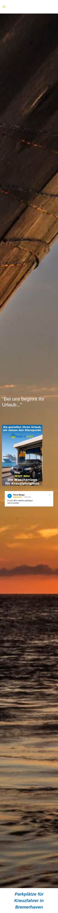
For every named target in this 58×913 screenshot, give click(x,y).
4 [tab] (17, 518)
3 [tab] (14, 518)
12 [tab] (38, 518)
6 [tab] (22, 518)
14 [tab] (43, 518)
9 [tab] (30, 518)
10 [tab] (33, 518)
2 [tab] (11, 518)
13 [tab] (41, 518)
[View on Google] (50, 495)
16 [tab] (49, 518)
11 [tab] (35, 518)
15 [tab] (46, 518)
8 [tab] (27, 518)
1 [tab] (8, 518)
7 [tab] (25, 518)
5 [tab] (19, 518)
